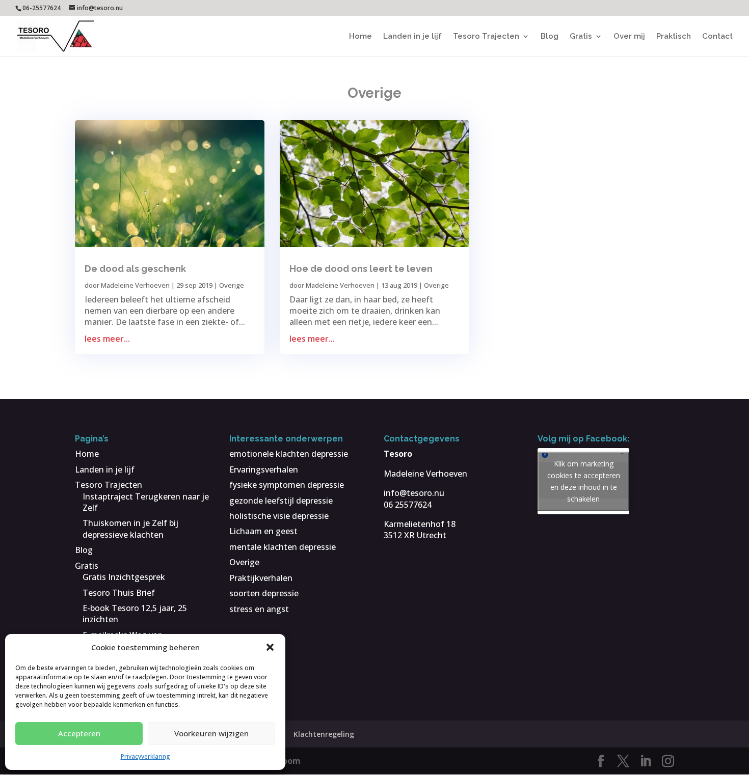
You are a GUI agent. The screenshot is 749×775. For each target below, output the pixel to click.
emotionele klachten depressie (288, 453)
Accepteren (79, 733)
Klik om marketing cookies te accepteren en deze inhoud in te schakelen (583, 481)
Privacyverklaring (145, 756)
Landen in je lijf (412, 37)
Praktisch (673, 37)
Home (360, 37)
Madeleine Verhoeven (135, 285)
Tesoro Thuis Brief (119, 592)
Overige (231, 285)
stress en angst (259, 609)
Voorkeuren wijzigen (211, 733)
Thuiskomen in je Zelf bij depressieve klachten (130, 528)
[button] (270, 647)
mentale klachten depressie (282, 546)
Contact (717, 37)
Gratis (581, 37)
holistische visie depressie (279, 515)
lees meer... (107, 338)
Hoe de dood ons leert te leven (361, 268)
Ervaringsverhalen (263, 469)
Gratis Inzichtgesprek (124, 577)
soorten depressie (264, 593)
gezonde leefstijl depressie (281, 500)
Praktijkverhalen (260, 578)
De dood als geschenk (135, 268)
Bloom (288, 760)
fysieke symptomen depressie (286, 484)
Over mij (629, 37)
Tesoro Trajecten (486, 37)
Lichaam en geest (263, 531)
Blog (549, 37)
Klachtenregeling (323, 734)
